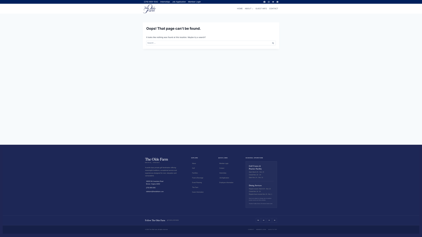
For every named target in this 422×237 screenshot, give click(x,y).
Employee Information (226, 182)
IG (263, 220)
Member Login (194, 2)
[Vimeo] (273, 2)
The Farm (195, 187)
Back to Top (272, 229)
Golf (193, 168)
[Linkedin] (277, 2)
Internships (165, 2)
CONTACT (273, 8)
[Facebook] (264, 2)
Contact (221, 168)
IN (274, 220)
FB (258, 220)
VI (269, 220)
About (194, 163)
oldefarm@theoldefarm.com (155, 191)
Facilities (195, 173)
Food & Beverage (197, 178)
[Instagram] (269, 2)
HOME (240, 8)
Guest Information (198, 192)
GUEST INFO (261, 8)
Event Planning (197, 182)
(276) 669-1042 (151, 2)
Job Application (179, 2)
